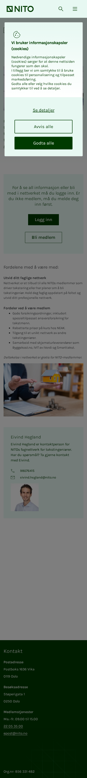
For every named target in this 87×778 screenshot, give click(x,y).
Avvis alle (43, 126)
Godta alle (43, 143)
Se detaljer (43, 110)
